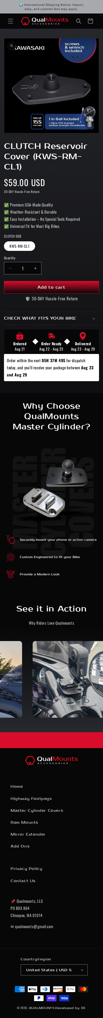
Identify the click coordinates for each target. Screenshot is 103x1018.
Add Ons (20, 846)
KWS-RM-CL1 (20, 246)
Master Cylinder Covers (37, 810)
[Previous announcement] (10, 7)
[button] (10, 21)
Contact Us (23, 880)
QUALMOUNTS (42, 1008)
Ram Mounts (24, 822)
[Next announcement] (93, 7)
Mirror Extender (28, 834)
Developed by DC (70, 1008)
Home (17, 786)
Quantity (9, 257)
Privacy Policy (26, 868)
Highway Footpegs (31, 798)
